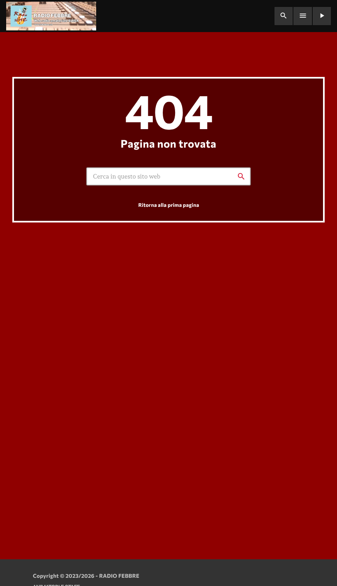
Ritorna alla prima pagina (168, 205)
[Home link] (51, 16)
